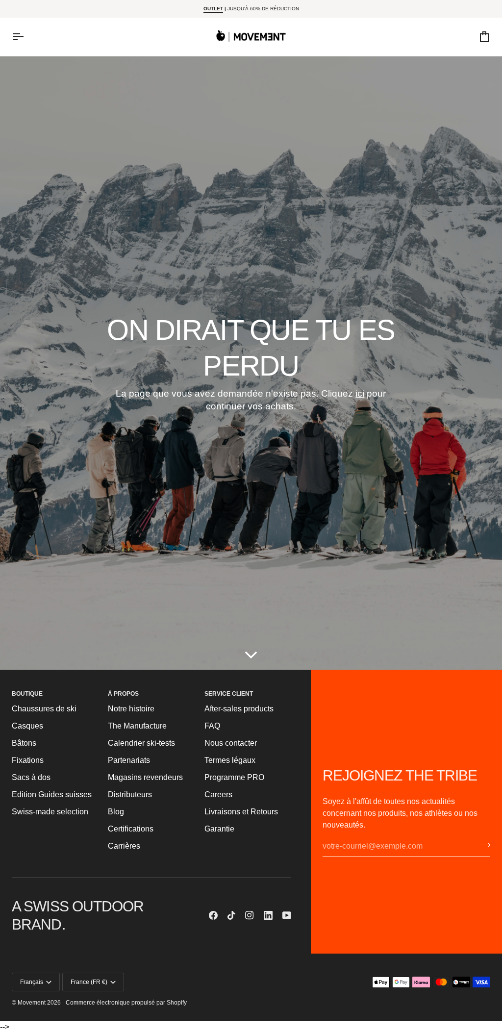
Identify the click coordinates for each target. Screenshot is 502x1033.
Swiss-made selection (50, 811)
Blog (116, 811)
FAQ (212, 726)
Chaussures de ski (44, 709)
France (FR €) (89, 982)
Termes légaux (229, 760)
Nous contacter (230, 743)
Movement (32, 1002)
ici (359, 393)
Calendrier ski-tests (141, 743)
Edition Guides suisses (52, 794)
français (31, 982)
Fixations (28, 760)
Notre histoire (131, 709)
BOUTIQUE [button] (27, 693)
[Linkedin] (268, 915)
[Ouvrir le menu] (26, 37)
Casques (27, 726)
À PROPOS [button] (123, 693)
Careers (218, 794)
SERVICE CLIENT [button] (228, 693)
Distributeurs (130, 794)
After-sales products (239, 709)
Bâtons (24, 743)
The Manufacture (137, 726)
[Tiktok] (231, 915)
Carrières (124, 846)
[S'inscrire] (482, 845)
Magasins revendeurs (145, 777)
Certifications (130, 829)
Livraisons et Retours (241, 811)
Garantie (219, 829)
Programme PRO (234, 777)
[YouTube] (286, 915)
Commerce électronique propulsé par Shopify (126, 1002)
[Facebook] (213, 915)
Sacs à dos (31, 777)
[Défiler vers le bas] (251, 655)
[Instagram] (249, 915)
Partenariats (129, 760)
